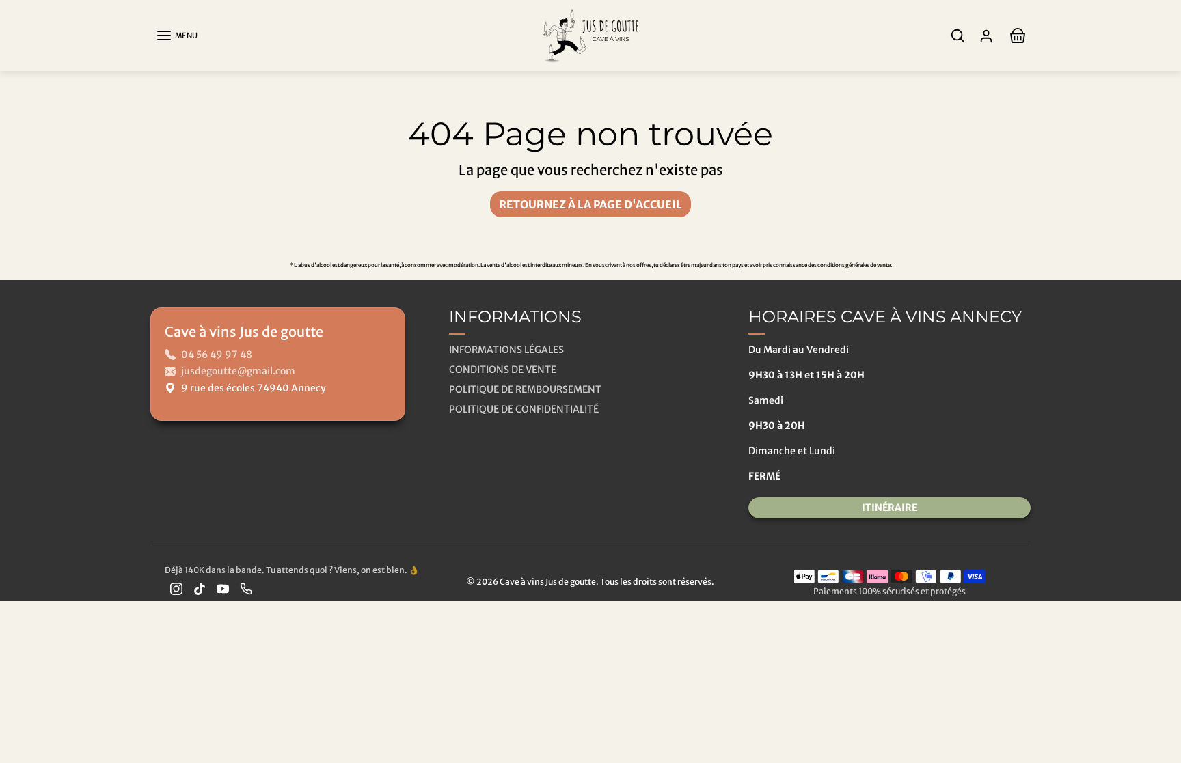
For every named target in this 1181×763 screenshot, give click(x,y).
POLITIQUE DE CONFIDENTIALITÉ (524, 409)
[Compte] (986, 36)
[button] (177, 35)
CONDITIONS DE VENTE (502, 369)
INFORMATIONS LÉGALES (506, 350)
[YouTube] (222, 588)
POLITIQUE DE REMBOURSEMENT (525, 389)
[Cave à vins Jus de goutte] (590, 34)
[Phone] (246, 588)
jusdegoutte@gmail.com (238, 371)
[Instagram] (176, 588)
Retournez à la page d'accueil (590, 204)
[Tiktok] (199, 588)
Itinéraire (889, 507)
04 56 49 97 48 (216, 354)
